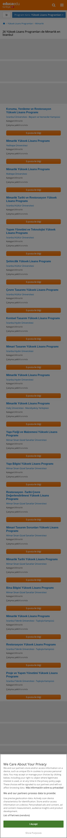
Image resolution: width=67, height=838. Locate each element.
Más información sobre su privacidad (44, 787)
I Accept (33, 824)
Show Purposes (33, 832)
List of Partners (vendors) (16, 815)
